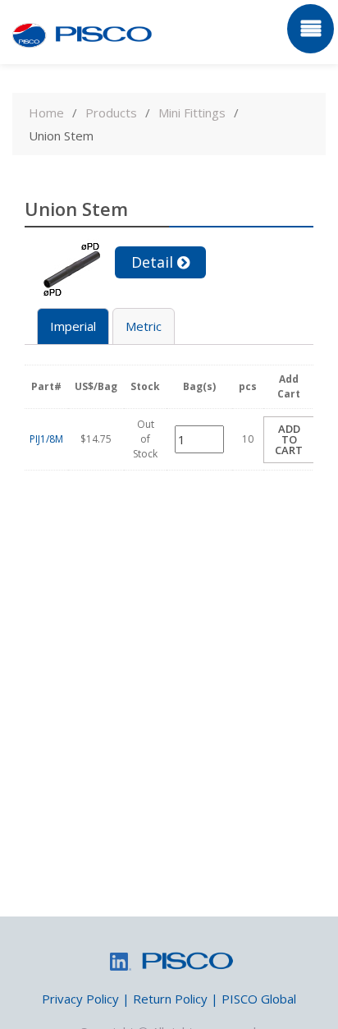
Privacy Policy (80, 998)
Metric (144, 326)
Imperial (73, 326)
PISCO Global (259, 998)
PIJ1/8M (46, 439)
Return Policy (170, 998)
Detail (152, 262)
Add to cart (289, 439)
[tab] (73, 326)
